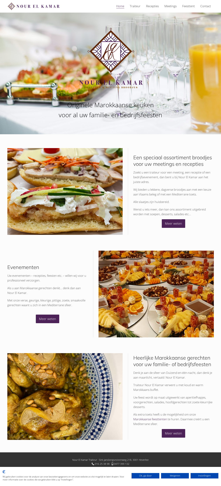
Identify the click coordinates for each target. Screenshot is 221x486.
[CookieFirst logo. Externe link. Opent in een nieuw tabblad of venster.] (4, 471)
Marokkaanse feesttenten (150, 419)
